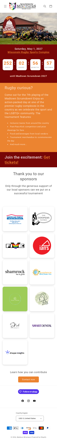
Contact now (28, 379)
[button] (5, 6)
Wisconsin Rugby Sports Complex (28, 52)
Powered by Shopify (39, 437)
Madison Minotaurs (24, 437)
